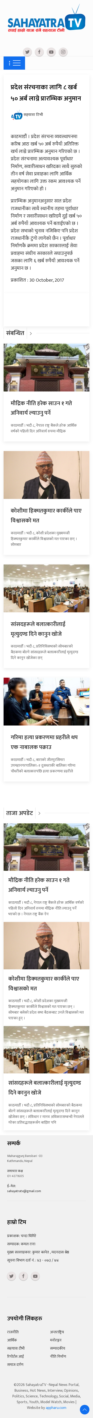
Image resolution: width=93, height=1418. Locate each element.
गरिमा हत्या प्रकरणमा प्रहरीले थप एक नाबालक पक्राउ (44, 742)
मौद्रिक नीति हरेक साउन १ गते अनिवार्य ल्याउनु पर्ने (41, 408)
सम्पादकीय (57, 1348)
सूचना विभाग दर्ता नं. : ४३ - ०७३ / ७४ (33, 1260)
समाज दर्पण (15, 1365)
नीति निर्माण (58, 1356)
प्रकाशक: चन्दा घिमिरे (21, 1236)
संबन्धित (15, 333)
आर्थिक (12, 1340)
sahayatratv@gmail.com (24, 1191)
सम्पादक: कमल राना (21, 1244)
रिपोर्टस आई (15, 1356)
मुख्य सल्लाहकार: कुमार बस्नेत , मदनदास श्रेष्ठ (38, 1252)
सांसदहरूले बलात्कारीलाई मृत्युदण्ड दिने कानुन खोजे (38, 629)
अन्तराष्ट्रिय (57, 1332)
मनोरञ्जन (56, 1340)
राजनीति (13, 1332)
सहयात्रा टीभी (16, 1348)
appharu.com (56, 1408)
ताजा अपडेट (19, 813)
